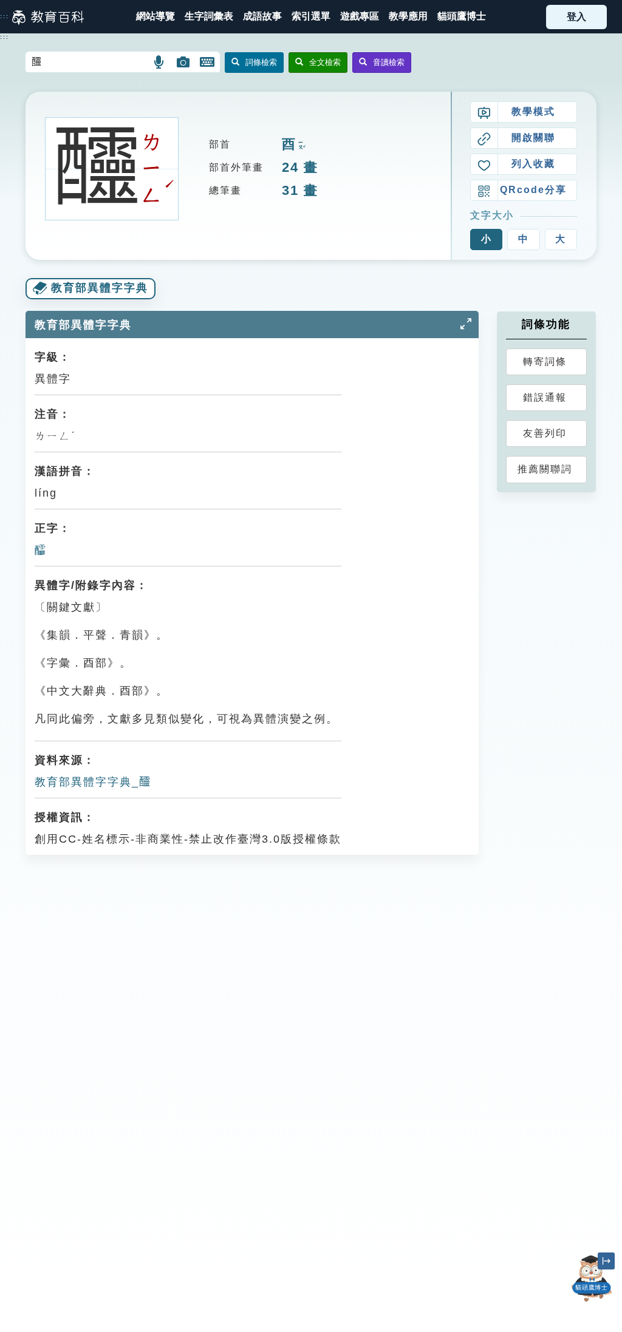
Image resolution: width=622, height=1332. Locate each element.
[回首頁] (48, 17)
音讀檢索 (389, 62)
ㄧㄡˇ (300, 145)
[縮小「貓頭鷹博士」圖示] (606, 1260)
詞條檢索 (261, 62)
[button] (311, 16)
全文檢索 (325, 62)
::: (4, 16)
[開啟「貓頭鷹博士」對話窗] (591, 1279)
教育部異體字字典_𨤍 (93, 782)
